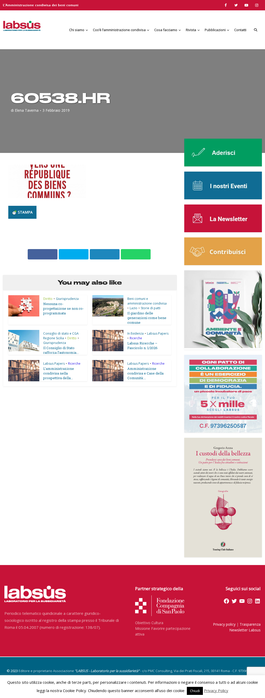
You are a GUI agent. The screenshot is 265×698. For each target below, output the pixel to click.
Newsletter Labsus (245, 630)
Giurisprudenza (67, 299)
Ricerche (136, 338)
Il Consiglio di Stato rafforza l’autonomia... (61, 350)
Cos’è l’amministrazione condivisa (119, 29)
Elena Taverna (27, 110)
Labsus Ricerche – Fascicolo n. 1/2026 (142, 345)
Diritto (48, 299)
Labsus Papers (157, 333)
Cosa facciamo (165, 29)
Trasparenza (250, 624)
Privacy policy (224, 624)
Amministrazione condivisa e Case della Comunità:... (145, 373)
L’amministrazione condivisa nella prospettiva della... (58, 373)
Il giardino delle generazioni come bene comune (146, 318)
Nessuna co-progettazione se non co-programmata (63, 308)
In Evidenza (135, 333)
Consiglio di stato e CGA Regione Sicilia (61, 335)
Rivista (191, 29)
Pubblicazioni (215, 29)
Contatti (240, 29)
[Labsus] (22, 26)
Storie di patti (150, 308)
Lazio (133, 308)
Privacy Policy (216, 690)
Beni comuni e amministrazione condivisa (147, 301)
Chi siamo (76, 29)
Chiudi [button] (195, 690)
